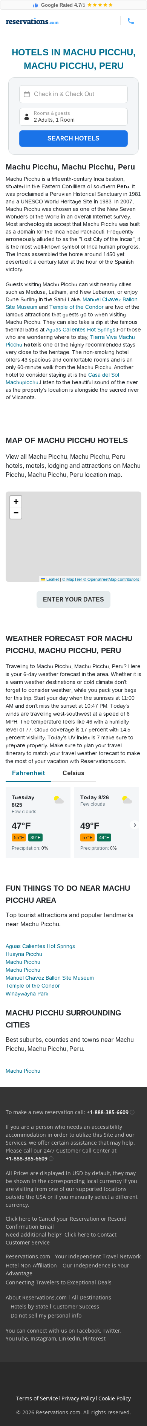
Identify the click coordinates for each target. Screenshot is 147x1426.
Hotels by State (29, 1306)
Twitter (111, 1330)
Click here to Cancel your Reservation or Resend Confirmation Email (66, 1222)
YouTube (17, 1338)
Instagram (43, 1338)
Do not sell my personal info (46, 1315)
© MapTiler (72, 579)
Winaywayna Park (27, 994)
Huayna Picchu (24, 954)
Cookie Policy (114, 1398)
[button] (15, 501)
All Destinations (91, 1297)
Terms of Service (37, 1398)
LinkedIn (69, 1338)
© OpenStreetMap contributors (111, 579)
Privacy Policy (78, 1398)
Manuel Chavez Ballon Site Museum (50, 978)
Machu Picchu (23, 962)
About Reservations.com (36, 1297)
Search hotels (73, 138)
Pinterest (94, 1338)
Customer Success (76, 1306)
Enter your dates (73, 599)
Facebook (88, 1330)
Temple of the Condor (76, 307)
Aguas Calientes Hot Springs (80, 330)
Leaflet (52, 579)
